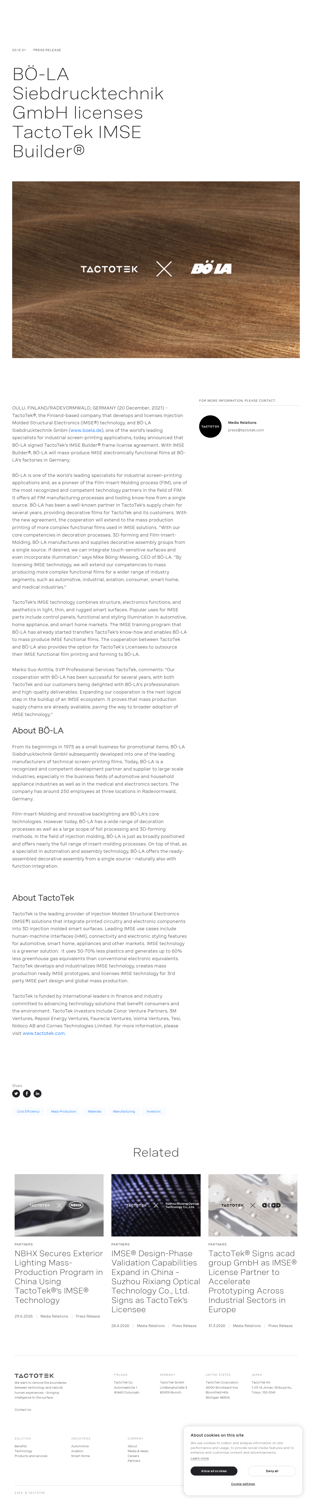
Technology (23, 1451)
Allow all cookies (214, 1471)
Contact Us (23, 1410)
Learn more (200, 1458)
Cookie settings (243, 1484)
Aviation (77, 1451)
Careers (133, 1456)
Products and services (31, 1456)
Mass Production (63, 1111)
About (132, 1446)
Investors (154, 1111)
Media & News (138, 1451)
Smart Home (80, 1456)
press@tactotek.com (246, 430)
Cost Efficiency (28, 1111)
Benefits (21, 1446)
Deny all (272, 1471)
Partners (134, 1461)
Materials (94, 1111)
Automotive (80, 1446)
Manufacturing (124, 1111)
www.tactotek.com (43, 1033)
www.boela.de (86, 430)
